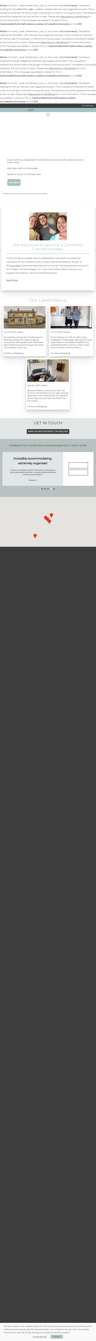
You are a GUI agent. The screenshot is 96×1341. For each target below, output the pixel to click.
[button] (49, 522)
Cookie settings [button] (40, 1337)
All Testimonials (78, 472)
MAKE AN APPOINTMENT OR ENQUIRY (48, 431)
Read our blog (78, 465)
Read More (12, 280)
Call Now (13, 182)
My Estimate (88, 106)
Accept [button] (57, 1337)
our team (16, 265)
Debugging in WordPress (74, 16)
